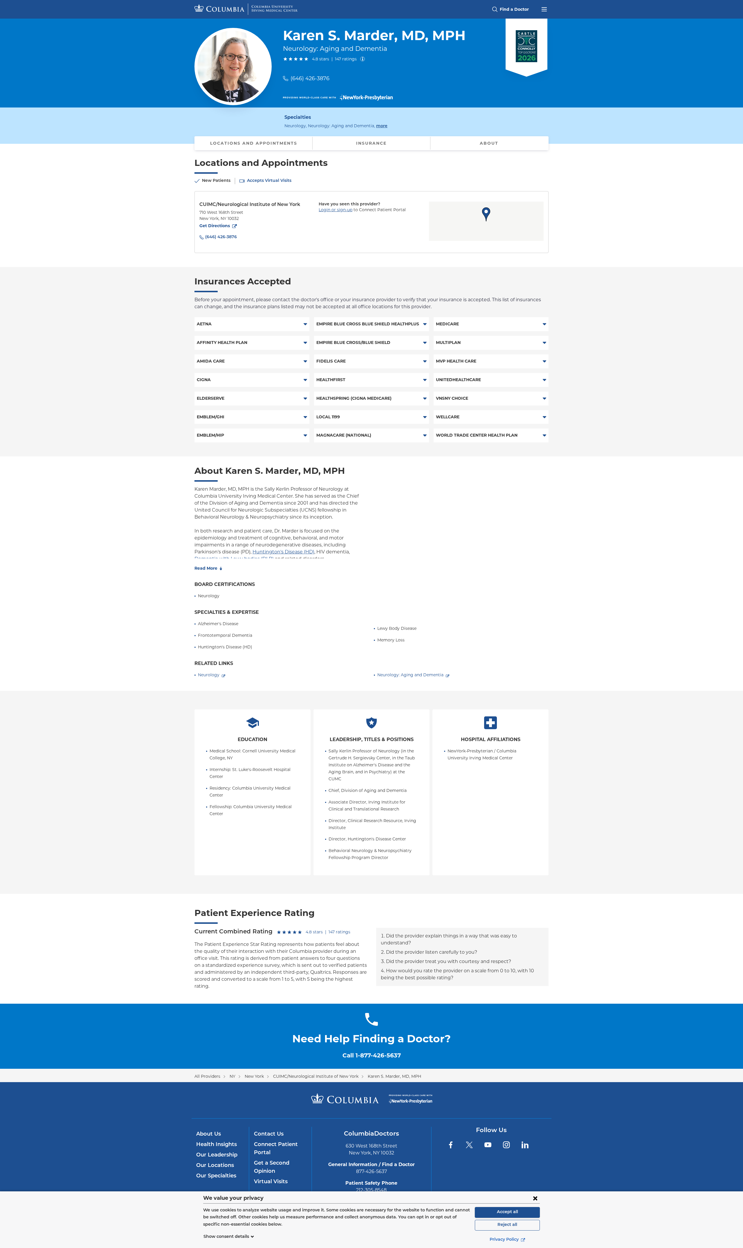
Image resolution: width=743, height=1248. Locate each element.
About (489, 143)
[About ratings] (363, 58)
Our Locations (215, 1165)
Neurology (208, 674)
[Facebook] (451, 1145)
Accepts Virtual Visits (269, 181)
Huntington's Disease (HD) (283, 552)
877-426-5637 (371, 1171)
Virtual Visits (271, 1182)
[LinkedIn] (525, 1145)
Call (371, 1055)
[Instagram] (506, 1145)
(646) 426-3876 (310, 78)
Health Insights (216, 1144)
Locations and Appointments (253, 143)
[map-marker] (486, 214)
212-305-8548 (371, 1190)
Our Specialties (216, 1176)
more (381, 126)
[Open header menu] (544, 8)
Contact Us (269, 1134)
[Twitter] (469, 1145)
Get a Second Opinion (271, 1167)
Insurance (371, 143)
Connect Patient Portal (276, 1149)
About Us (208, 1134)
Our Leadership (216, 1155)
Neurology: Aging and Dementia (410, 674)
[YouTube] (488, 1145)
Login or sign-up (335, 209)
